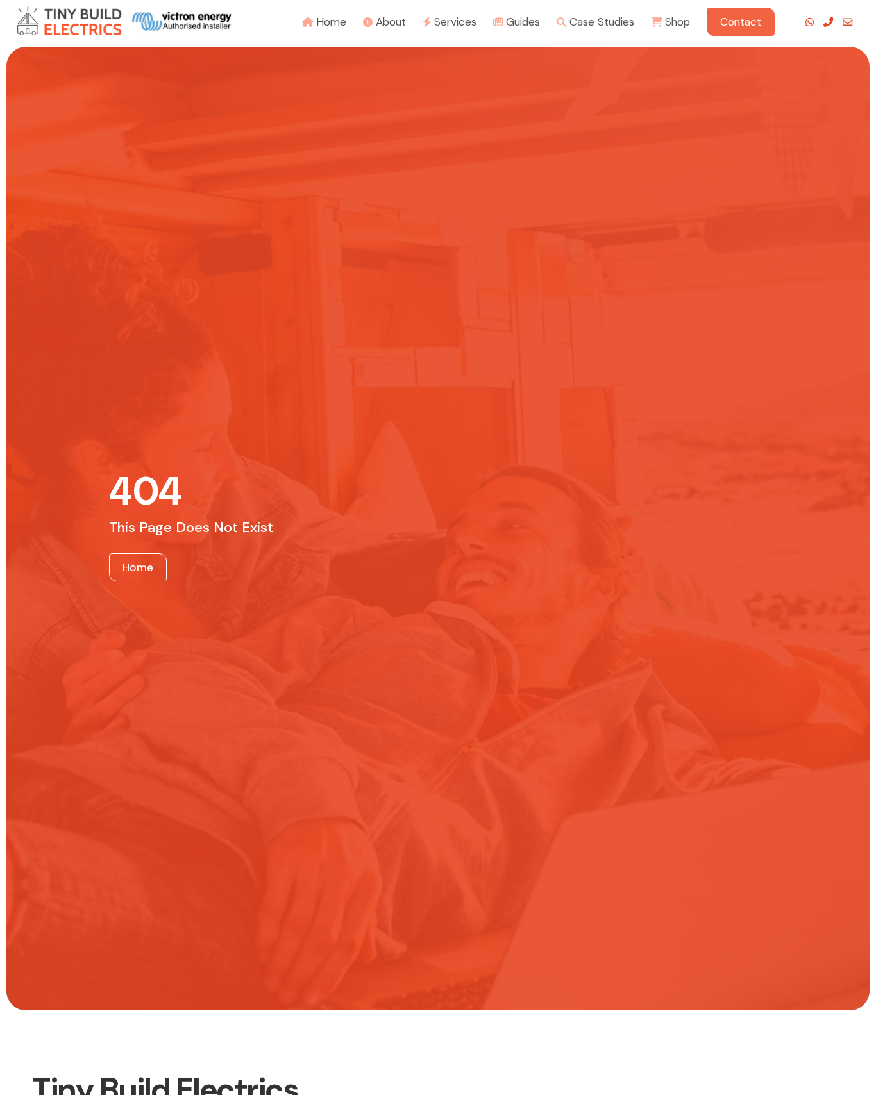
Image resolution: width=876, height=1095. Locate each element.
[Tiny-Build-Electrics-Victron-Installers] (124, 21)
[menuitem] (324, 21)
